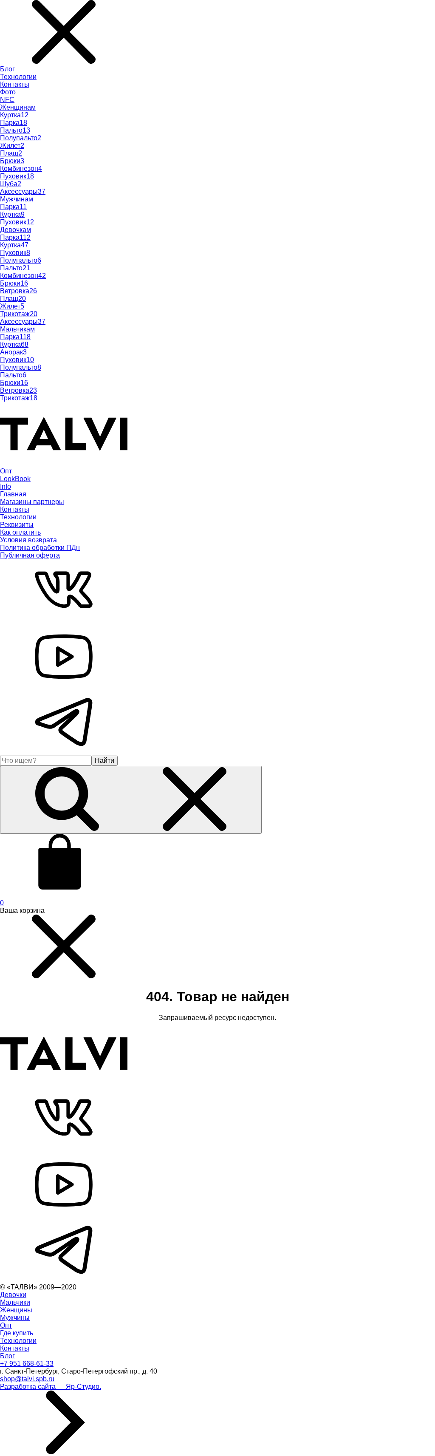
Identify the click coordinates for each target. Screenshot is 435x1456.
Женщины (16, 1310)
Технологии (18, 76)
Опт (6, 471)
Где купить (16, 1333)
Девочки (13, 1294)
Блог (7, 69)
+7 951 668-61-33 (27, 1363)
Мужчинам (16, 199)
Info (5, 486)
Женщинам (18, 107)
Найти (104, 760)
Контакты (14, 84)
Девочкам (15, 229)
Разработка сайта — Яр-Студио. (50, 1386)
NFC (7, 99)
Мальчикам (17, 329)
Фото (8, 92)
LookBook (15, 478)
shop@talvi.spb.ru (27, 1378)
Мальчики (15, 1302)
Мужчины (15, 1317)
